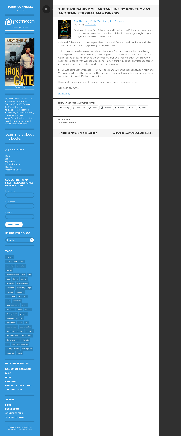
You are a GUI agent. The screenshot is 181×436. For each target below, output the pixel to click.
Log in (8, 405)
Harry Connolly (20, 6)
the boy (29, 331)
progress (23, 314)
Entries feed (12, 409)
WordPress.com (26, 429)
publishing (11, 323)
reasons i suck (12, 327)
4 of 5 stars (90, 24)
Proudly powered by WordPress (20, 427)
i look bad (10, 288)
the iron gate (26, 336)
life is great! (22, 296)
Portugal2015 (12, 314)
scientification (25, 327)
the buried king (12, 336)
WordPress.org (14, 417)
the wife (26, 340)
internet (10, 292)
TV (8, 344)
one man (10, 309)
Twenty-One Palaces (20, 344)
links (8, 301)
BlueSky (9, 167)
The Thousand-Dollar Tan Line (90, 21)
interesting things (24, 288)
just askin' (20, 292)
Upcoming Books (13, 170)
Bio (6, 159)
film (29, 275)
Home (8, 377)
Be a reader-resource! (18, 369)
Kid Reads (10, 381)
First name (10, 191)
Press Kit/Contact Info (18, 385)
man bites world (13, 305)
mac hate (17, 301)
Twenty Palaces (13, 349)
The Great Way (13, 389)
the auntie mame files (15, 331)
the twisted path (13, 340)
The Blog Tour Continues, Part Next (79, 133)
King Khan (11, 296)
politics (27, 309)
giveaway (10, 283)
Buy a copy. (64, 93)
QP (26, 323)
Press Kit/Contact (13, 164)
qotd (20, 323)
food (8, 279)
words (19, 353)
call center (21, 266)
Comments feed (14, 413)
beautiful (10, 266)
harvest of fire (22, 283)
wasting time (27, 349)
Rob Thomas (116, 21)
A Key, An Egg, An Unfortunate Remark (132, 133)
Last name (10, 202)
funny (15, 279)
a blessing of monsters (15, 261)
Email (8, 212)
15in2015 (10, 257)
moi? (24, 305)
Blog (7, 156)
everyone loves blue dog (16, 275)
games (23, 279)
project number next (14, 318)
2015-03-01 (65, 120)
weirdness (10, 353)
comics (9, 270)
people (19, 309)
